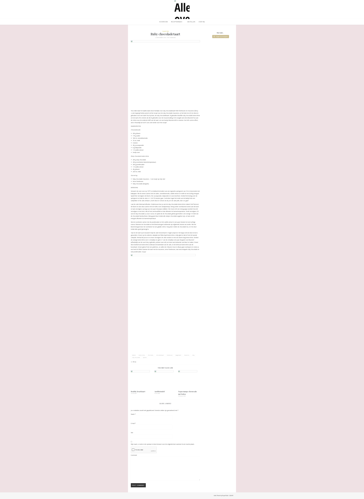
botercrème (142, 355)
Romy (134, 362)
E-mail (133, 423)
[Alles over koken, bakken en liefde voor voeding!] (182, 9)
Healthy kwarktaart (138, 392)
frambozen (170, 355)
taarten (145, 357)
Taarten (165, 31)
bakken (134, 355)
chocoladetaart (160, 355)
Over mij (202, 22)
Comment (134, 455)
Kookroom (163, 22)
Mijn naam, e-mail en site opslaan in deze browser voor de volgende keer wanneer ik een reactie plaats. (162, 444)
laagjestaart (178, 355)
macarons (186, 355)
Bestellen (191, 22)
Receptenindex (176, 22)
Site (132, 432)
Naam (133, 414)
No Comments (171, 37)
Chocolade (150, 355)
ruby (193, 355)
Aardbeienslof (160, 392)
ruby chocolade (136, 357)
